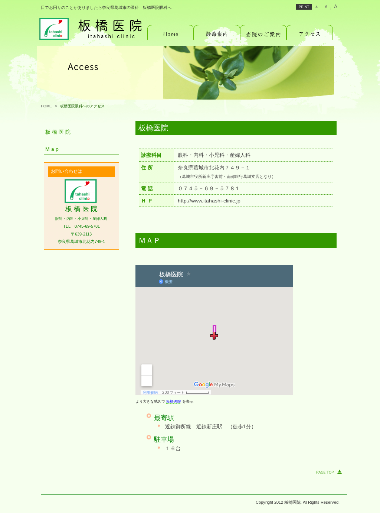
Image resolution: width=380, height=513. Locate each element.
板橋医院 (173, 401)
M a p (52, 149)
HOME (46, 106)
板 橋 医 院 (58, 132)
